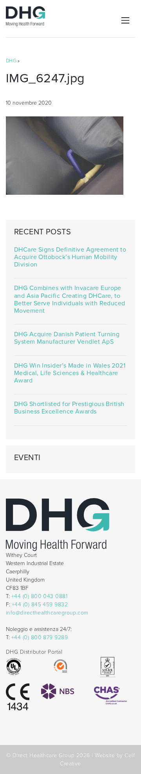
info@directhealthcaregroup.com (47, 612)
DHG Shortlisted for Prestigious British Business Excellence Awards (69, 408)
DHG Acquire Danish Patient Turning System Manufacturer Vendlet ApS (67, 338)
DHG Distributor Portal (34, 652)
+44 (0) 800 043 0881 (39, 596)
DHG (11, 60)
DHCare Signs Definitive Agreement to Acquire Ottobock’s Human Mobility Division (70, 257)
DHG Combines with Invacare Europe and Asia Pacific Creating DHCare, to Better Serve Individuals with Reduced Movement (69, 300)
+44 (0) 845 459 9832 (40, 604)
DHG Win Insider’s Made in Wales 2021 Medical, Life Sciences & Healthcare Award (69, 373)
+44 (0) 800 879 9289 (39, 637)
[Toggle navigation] (125, 20)
